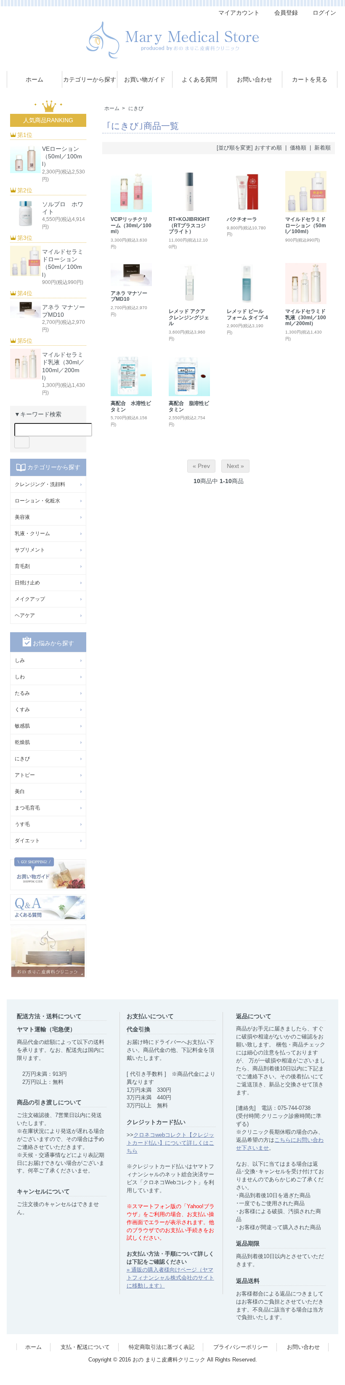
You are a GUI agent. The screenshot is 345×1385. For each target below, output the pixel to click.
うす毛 (22, 824)
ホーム (34, 79)
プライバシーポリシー (240, 1347)
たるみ (22, 693)
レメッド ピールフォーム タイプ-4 (247, 314)
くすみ (22, 709)
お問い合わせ (254, 79)
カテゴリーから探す (89, 79)
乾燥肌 (22, 742)
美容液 (22, 517)
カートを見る (309, 79)
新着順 (322, 148)
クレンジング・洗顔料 (40, 484)
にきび (135, 108)
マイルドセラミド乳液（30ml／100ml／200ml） (305, 317)
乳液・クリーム (32, 533)
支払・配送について (85, 1347)
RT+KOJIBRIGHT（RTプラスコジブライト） (189, 225)
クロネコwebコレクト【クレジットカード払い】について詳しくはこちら (170, 1143)
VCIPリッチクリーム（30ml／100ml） (131, 225)
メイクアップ (30, 599)
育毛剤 (22, 566)
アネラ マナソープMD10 (129, 296)
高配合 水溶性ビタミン (131, 406)
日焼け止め (27, 583)
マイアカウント (239, 12)
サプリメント (30, 550)
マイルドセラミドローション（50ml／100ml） (305, 225)
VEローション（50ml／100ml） (62, 156)
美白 (20, 791)
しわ (20, 677)
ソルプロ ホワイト (62, 208)
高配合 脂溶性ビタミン (189, 406)
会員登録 (286, 12)
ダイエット (27, 841)
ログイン (324, 12)
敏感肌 (22, 726)
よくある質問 (199, 79)
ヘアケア (25, 615)
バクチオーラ (242, 219)
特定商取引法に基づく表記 (161, 1347)
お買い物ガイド (144, 79)
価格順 (298, 148)
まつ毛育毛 (27, 808)
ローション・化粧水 (37, 501)
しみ (20, 660)
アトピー (25, 775)
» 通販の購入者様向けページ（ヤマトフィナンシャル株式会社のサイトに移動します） (170, 1278)
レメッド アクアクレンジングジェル (189, 317)
